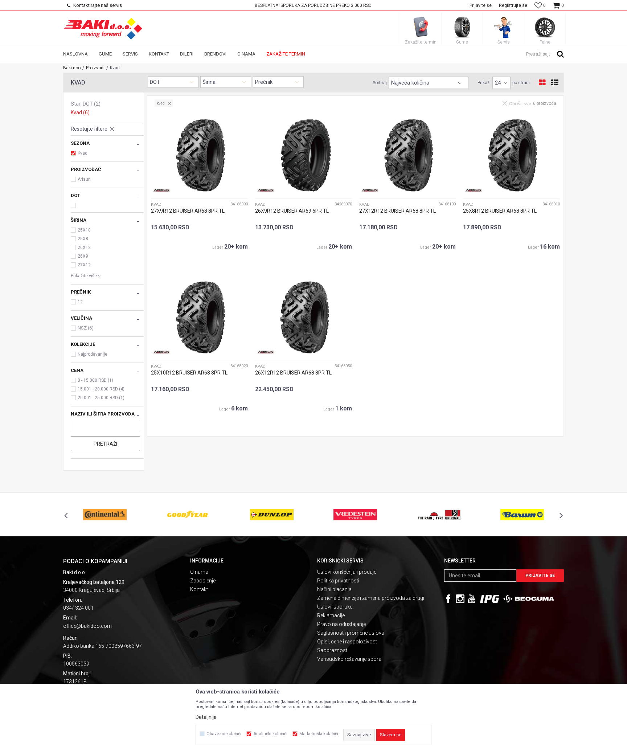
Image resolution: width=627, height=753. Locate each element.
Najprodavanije (92, 354)
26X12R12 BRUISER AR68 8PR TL (293, 373)
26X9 (83, 256)
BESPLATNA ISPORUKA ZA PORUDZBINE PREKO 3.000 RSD (313, 5)
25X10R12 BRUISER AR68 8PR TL (189, 373)
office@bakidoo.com (87, 626)
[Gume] (462, 27)
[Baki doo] (102, 29)
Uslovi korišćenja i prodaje (346, 572)
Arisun (84, 179)
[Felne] (545, 27)
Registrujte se (513, 5)
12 (80, 301)
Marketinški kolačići (318, 733)
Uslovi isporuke (334, 607)
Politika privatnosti (338, 581)
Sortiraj (380, 82)
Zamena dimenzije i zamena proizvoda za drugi (370, 598)
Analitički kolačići (270, 733)
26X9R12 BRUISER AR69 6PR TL (292, 211)
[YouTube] (471, 598)
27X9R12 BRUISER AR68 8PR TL (188, 211)
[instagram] (460, 598)
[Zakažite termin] (421, 27)
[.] (489, 598)
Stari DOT (86, 104)
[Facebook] (448, 598)
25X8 (83, 238)
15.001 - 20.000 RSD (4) (101, 389)
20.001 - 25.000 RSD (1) (101, 397)
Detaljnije (206, 717)
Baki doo (72, 67)
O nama (199, 572)
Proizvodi (95, 67)
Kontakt (199, 589)
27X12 (84, 264)
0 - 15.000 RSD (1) (95, 380)
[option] (314, 5)
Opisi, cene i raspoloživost (347, 641)
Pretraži (105, 444)
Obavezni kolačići (223, 733)
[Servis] (504, 27)
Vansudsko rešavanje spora (349, 659)
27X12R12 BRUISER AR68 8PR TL (397, 211)
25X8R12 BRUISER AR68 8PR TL (500, 211)
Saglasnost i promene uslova (350, 633)
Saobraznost (332, 650)
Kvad (80, 112)
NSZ (86, 328)
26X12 (84, 247)
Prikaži (484, 82)
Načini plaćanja (334, 589)
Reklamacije (331, 615)
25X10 (84, 230)
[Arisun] (162, 190)
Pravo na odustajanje (341, 624)
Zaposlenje (203, 581)
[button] (545, 53)
